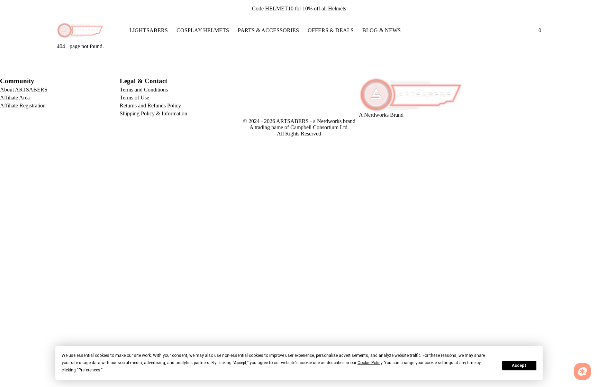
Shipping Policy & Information (153, 113)
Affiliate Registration (23, 105)
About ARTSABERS (23, 90)
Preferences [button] (89, 370)
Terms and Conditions (144, 90)
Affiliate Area (15, 97)
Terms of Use (134, 97)
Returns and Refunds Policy (150, 105)
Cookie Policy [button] (369, 362)
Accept (519, 365)
